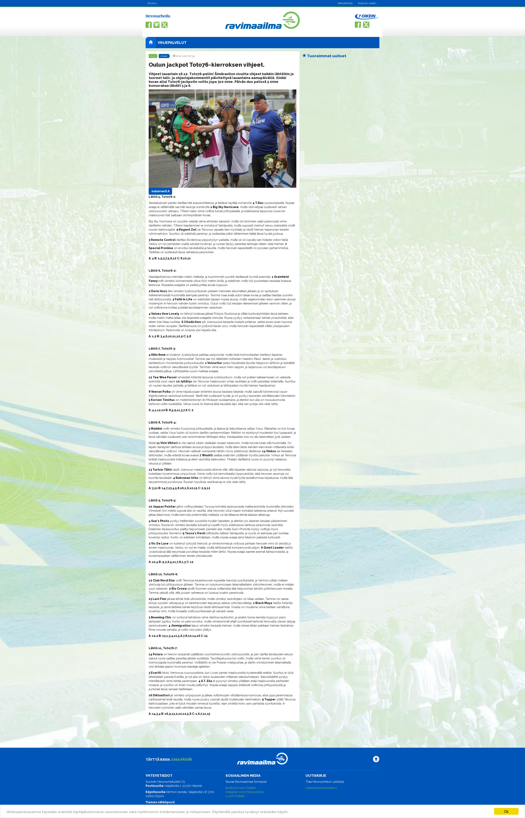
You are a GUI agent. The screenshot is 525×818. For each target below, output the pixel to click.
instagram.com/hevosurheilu (245, 792)
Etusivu (152, 3)
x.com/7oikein (235, 796)
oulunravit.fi (160, 191)
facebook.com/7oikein (241, 787)
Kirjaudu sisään (367, 3)
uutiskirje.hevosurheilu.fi (321, 787)
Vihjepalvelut (172, 42)
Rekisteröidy (345, 3)
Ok (506, 811)
